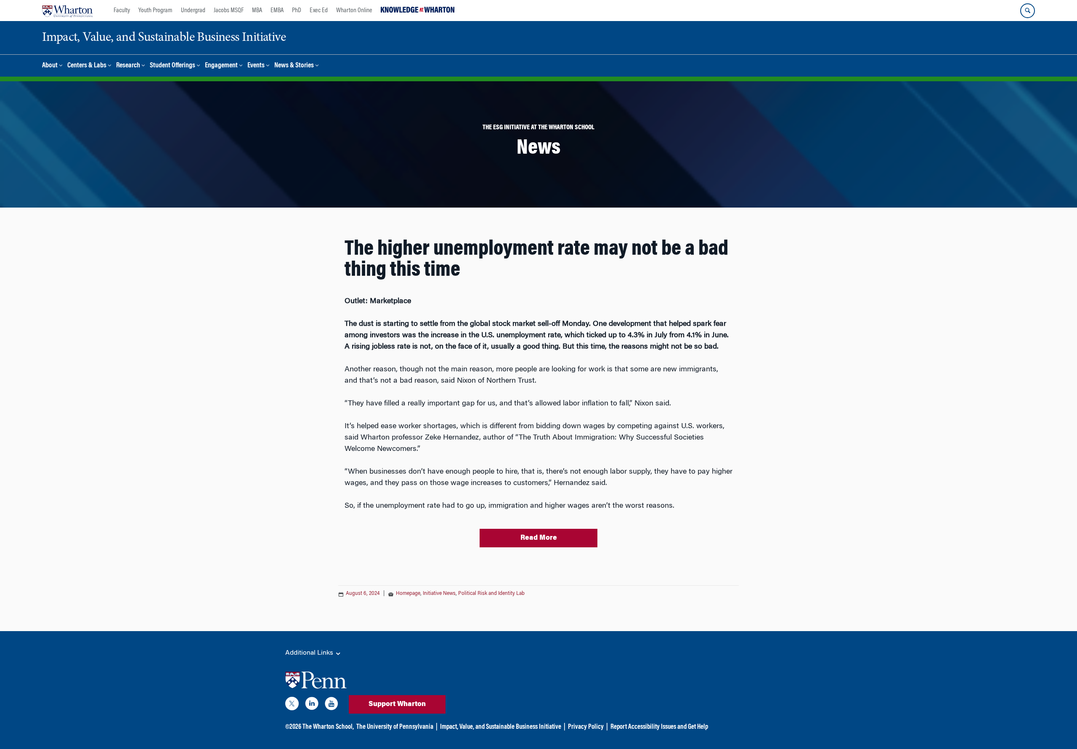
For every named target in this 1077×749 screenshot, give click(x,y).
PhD (296, 10)
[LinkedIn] (311, 705)
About (50, 65)
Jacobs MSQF (229, 10)
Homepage (408, 593)
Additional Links (310, 653)
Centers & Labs (86, 65)
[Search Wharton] (1027, 10)
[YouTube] (331, 705)
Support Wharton (397, 704)
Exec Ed (319, 10)
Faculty (122, 10)
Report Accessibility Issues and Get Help (659, 727)
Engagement (221, 65)
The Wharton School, (328, 727)
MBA (257, 10)
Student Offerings (172, 65)
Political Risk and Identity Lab (491, 593)
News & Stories (294, 65)
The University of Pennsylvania (394, 727)
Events (256, 65)
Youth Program (155, 10)
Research (128, 65)
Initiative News (439, 593)
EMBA (277, 10)
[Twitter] (292, 705)
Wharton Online (354, 10)
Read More (538, 538)
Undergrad (193, 10)
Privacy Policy (586, 727)
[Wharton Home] (67, 10)
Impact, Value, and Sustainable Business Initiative (500, 727)
